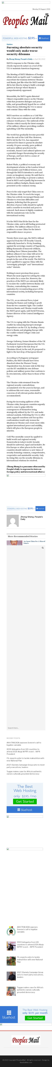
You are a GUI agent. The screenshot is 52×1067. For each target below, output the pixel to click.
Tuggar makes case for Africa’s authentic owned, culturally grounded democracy (24, 772)
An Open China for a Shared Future (34, 542)
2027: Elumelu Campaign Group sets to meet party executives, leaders (26, 766)
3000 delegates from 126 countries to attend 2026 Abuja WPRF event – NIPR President (23, 751)
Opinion (9, 44)
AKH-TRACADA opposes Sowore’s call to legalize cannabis (24, 744)
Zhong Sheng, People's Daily (20, 59)
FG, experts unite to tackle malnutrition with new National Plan (25, 759)
